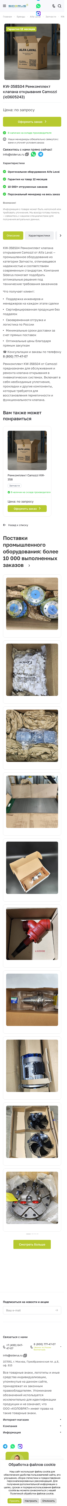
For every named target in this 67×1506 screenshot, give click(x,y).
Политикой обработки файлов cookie (31, 1493)
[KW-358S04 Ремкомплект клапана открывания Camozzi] (32, 52)
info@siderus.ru (13, 154)
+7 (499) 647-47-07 (14, 1347)
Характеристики (39, 235)
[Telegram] (40, 154)
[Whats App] (38, 6)
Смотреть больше (32, 1244)
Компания (10, 1426)
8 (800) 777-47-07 (15, 356)
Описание (13, 235)
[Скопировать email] (27, 154)
